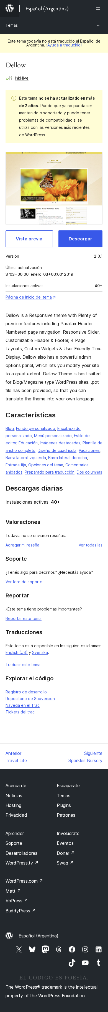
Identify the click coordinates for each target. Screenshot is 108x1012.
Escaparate (68, 785)
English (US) (17, 652)
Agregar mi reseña (22, 545)
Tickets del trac (20, 712)
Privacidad (16, 815)
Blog (10, 428)
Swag (65, 863)
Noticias (14, 795)
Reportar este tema (24, 618)
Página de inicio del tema (29, 297)
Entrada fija (16, 464)
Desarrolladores (21, 853)
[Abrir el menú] (99, 8)
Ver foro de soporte (24, 581)
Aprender (15, 833)
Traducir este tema (23, 664)
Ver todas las (90, 545)
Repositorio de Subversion (30, 698)
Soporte (14, 843)
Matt (13, 891)
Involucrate (68, 833)
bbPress (17, 900)
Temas (12, 25)
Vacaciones (89, 450)
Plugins (64, 805)
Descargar (80, 239)
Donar (66, 853)
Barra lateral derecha (67, 457)
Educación (28, 442)
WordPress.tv (22, 863)
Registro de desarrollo (26, 692)
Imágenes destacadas (60, 442)
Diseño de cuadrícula (57, 450)
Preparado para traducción (49, 472)
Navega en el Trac (23, 705)
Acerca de (16, 785)
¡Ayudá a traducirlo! (64, 45)
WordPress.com (24, 881)
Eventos (65, 843)
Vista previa (29, 239)
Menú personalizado (53, 435)
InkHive (22, 78)
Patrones (66, 815)
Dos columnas (89, 472)
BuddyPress (21, 910)
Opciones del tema (45, 464)
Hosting (13, 805)
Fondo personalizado (35, 428)
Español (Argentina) (38, 936)
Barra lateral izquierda (26, 457)
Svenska (40, 652)
